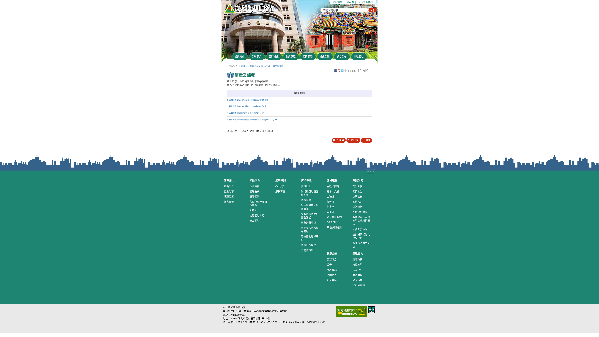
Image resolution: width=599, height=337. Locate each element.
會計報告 (358, 186)
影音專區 (332, 280)
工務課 (330, 196)
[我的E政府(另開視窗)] (371, 309)
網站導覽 (338, 2)
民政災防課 (333, 186)
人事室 (330, 212)
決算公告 (358, 196)
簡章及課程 (278, 66)
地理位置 (229, 196)
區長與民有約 (334, 217)
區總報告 (358, 201)
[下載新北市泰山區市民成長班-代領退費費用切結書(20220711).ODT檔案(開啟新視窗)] (274, 120)
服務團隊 (255, 196)
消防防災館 (307, 250)
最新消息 (332, 259)
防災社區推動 (308, 245)
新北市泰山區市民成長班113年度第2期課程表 (247, 106)
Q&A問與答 (333, 222)
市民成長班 (264, 66)
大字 (366, 70)
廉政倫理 (358, 275)
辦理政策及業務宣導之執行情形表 (361, 221)
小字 (359, 70)
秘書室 (330, 206)
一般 (363, 70)
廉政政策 (358, 259)
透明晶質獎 (359, 285)
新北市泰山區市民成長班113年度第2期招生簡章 (248, 100)
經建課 (330, 201)
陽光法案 (358, 280)
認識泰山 (240, 56)
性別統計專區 (360, 212)
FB (335, 70)
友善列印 (345, 70)
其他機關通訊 (334, 227)
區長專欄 (255, 186)
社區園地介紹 (257, 215)
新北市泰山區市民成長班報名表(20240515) (246, 113)
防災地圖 (306, 186)
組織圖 (253, 210)
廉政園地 (359, 56)
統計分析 (358, 206)
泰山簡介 (229, 186)
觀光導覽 (229, 201)
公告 (329, 264)
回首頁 (350, 2)
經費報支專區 (360, 229)
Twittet (342, 70)
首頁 (243, 66)
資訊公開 (325, 56)
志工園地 (255, 220)
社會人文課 (333, 191)
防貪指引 (358, 270)
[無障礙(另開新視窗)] (351, 311)
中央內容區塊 (370, 70)
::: (327, 2)
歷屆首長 (255, 191)
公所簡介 (257, 56)
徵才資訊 (332, 270)
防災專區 (291, 56)
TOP (368, 140)
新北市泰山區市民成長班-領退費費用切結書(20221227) (251, 120)
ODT (277, 120)
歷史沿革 (229, 191)
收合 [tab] (370, 171)
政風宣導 (358, 264)
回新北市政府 (365, 2)
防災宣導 (306, 200)
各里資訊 (280, 186)
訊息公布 (342, 56)
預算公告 (358, 191)
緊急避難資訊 (308, 222)
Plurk (339, 70)
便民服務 (308, 56)
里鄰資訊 (274, 56)
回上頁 (355, 140)
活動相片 (332, 275)
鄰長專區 (280, 191)
